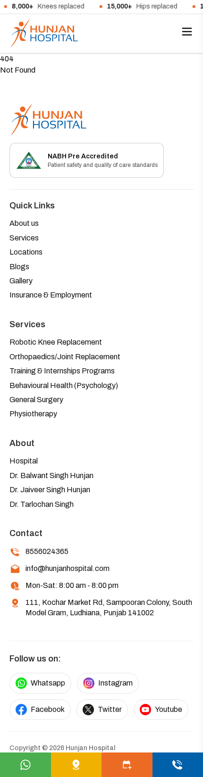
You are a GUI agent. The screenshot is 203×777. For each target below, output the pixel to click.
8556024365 (46, 551)
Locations (25, 252)
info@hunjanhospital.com (67, 568)
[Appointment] (127, 764)
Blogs (19, 267)
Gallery (21, 281)
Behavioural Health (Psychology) (63, 385)
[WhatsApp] (25, 764)
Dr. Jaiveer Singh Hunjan (49, 490)
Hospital (23, 461)
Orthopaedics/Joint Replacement (64, 357)
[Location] (76, 764)
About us (24, 223)
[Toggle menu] (187, 31)
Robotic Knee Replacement (55, 342)
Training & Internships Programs (62, 371)
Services (24, 238)
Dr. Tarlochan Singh (41, 504)
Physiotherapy (33, 414)
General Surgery (36, 400)
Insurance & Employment (50, 295)
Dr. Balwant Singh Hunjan (51, 475)
